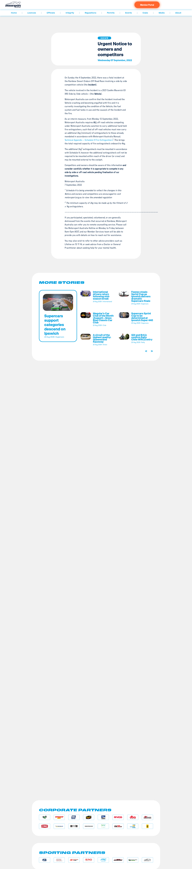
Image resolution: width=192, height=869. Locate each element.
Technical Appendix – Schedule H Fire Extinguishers (89, 140)
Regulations (90, 13)
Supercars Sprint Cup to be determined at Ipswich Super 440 (142, 317)
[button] (104, 38)
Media (162, 13)
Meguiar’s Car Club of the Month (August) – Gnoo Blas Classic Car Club (103, 318)
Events (128, 13)
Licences (31, 13)
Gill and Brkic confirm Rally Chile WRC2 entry (141, 337)
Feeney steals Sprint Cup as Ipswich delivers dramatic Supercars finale (141, 296)
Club (104, 325)
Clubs (145, 13)
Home (14, 13)
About (178, 13)
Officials (51, 13)
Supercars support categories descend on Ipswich (54, 324)
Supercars (60, 337)
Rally (143, 342)
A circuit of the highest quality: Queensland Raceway (102, 338)
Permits (111, 13)
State (105, 344)
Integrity (70, 13)
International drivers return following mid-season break (101, 295)
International (107, 301)
